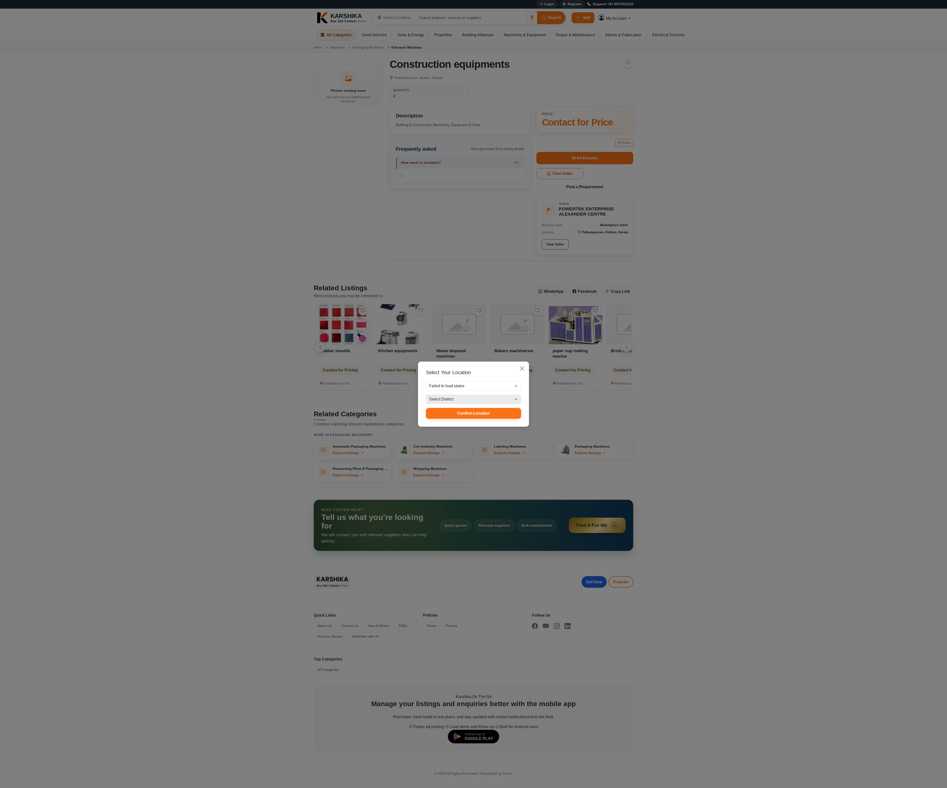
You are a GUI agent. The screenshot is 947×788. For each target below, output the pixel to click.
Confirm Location (473, 413)
